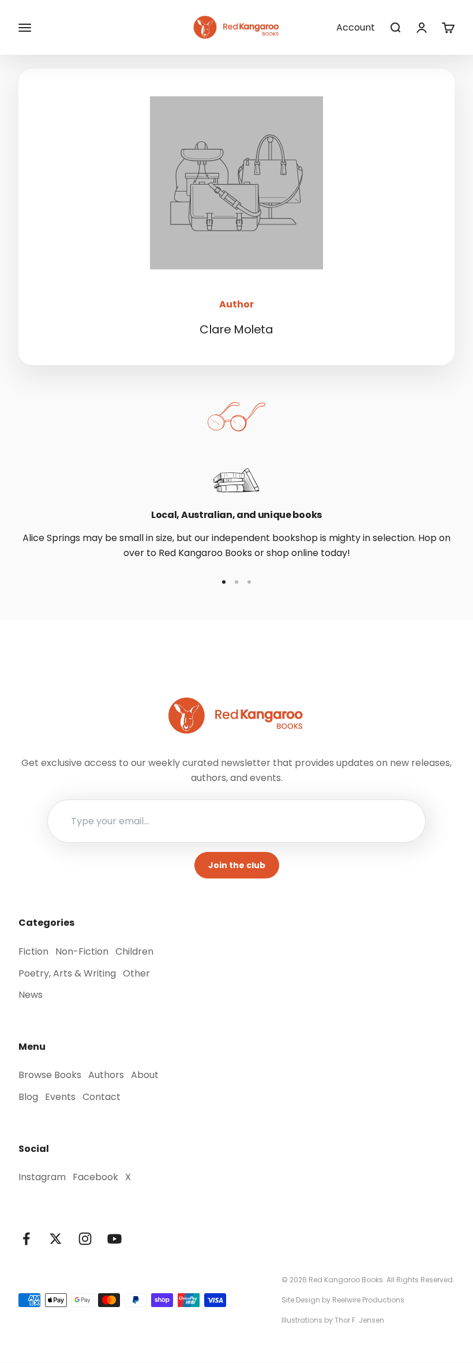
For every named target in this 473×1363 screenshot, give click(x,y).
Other (136, 973)
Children (134, 951)
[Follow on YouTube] (114, 1238)
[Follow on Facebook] (26, 1238)
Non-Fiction (81, 951)
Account (355, 27)
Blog (28, 1096)
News (30, 994)
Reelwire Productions (368, 1300)
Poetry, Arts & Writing (67, 973)
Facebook (95, 1177)
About (145, 1075)
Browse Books (49, 1075)
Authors (106, 1075)
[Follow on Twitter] (55, 1238)
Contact (101, 1096)
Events (60, 1096)
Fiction (33, 951)
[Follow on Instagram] (85, 1238)
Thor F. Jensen (359, 1320)
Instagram (42, 1177)
